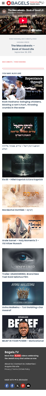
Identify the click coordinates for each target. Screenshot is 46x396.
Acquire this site (12, 366)
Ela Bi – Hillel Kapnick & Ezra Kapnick (22, 179)
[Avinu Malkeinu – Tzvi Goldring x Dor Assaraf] (23, 293)
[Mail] (28, 386)
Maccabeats (26, 39)
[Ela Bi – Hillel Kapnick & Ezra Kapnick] (23, 165)
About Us (9, 364)
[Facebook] (7, 386)
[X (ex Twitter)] (17, 386)
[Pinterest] (23, 386)
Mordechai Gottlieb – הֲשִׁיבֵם (17, 209)
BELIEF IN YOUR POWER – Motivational (23, 340)
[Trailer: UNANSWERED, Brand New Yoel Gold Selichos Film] (23, 260)
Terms (15, 369)
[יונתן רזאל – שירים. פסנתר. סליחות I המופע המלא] (23, 128)
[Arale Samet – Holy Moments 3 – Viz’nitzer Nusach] (23, 226)
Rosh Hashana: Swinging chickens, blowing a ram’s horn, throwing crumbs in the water (21, 104)
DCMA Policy (24, 369)
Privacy (8, 369)
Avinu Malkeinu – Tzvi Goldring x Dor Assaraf (22, 309)
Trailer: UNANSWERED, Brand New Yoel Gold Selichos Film (20, 275)
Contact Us (19, 364)
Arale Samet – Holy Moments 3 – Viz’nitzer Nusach (20, 242)
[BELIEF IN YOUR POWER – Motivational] (23, 327)
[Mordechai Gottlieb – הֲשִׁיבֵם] (23, 196)
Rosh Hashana (15, 39)
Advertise (30, 364)
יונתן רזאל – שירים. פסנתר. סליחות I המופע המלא (20, 147)
